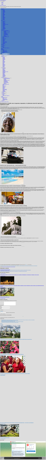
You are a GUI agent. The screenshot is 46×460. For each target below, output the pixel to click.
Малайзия (4, 72)
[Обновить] (1, 311)
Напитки (4, 52)
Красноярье (4, 39)
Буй (3, 85)
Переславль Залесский (6, 32)
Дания (3, 13)
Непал (3, 73)
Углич (4, 35)
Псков (3, 88)
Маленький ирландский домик (4, 437)
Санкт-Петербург (5, 41)
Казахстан (4, 70)
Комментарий (2, 305)
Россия (2, 77)
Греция (3, 12)
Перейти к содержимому (3, 0)
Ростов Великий (6, 81)
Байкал (3, 37)
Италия (3, 15)
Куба (3, 92)
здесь (26, 264)
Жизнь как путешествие (3, 5)
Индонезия (4, 22)
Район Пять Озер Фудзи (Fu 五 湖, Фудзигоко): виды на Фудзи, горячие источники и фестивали (12, 321)
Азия (2, 20)
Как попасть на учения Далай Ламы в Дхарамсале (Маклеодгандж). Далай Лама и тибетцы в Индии (15, 373)
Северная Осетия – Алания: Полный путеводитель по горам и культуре (10, 320)
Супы (3, 50)
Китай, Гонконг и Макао (5, 24)
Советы (2, 96)
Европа (2, 56)
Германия (4, 11)
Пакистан (4, 26)
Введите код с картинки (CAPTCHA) (10, 312)
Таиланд (4, 74)
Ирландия (4, 14)
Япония (4, 29)
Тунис (3, 47)
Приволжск (5, 33)
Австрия (4, 9)
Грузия (3, 60)
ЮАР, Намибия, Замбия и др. (6, 95)
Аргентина (4, 45)
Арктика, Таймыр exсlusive (6, 36)
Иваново (5, 31)
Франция (4, 65)
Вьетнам (4, 21)
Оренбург (4, 40)
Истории (2, 100)
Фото (2, 48)
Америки (3, 44)
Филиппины (4, 28)
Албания (4, 10)
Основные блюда (5, 51)
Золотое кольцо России (5, 30)
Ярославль (5, 83)
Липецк (3, 87)
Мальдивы (4, 25)
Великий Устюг (4, 38)
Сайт (0, 308)
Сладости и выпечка (5, 99)
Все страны (3, 8)
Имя (1, 306)
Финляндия (4, 17)
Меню (1, 54)
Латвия (3, 16)
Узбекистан (4, 27)
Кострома (5, 79)
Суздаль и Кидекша (6, 82)
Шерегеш (4, 43)
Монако (4, 64)
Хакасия (4, 90)
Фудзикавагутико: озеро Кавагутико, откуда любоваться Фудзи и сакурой (10, 322)
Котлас (3, 86)
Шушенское (4, 91)
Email (1, 307)
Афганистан (4, 68)
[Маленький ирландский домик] (9, 436)
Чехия (3, 18)
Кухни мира (3, 49)
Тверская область (5, 42)
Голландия (4, 59)
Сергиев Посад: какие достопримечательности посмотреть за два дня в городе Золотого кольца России (16, 339)
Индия (3, 69)
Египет (3, 94)
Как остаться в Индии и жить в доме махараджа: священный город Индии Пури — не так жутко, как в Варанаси (16, 422)
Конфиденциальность (4, 458)
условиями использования (16, 458)
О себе (2, 4)
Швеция (4, 19)
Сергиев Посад (6, 34)
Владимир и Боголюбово (7, 78)
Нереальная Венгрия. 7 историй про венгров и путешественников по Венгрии (12, 354)
